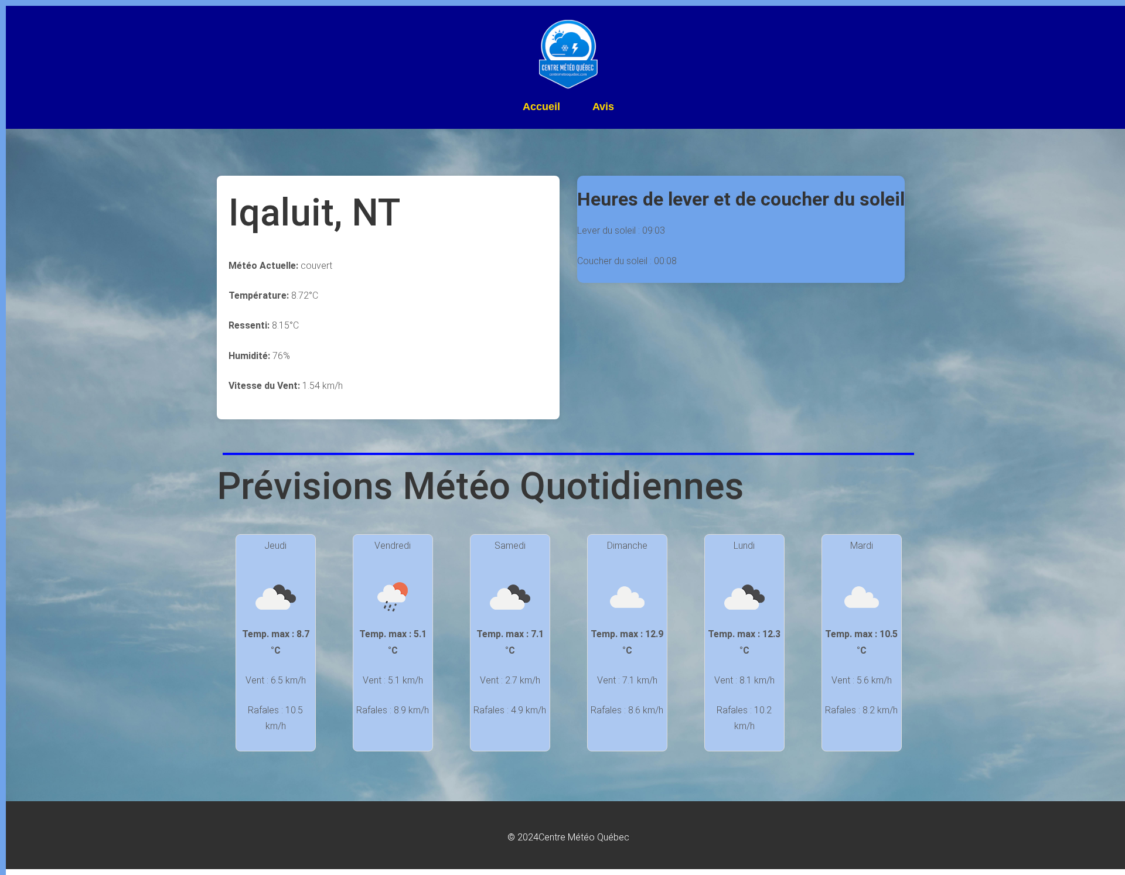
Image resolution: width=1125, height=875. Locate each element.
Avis (603, 106)
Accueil (541, 106)
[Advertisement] (748, 365)
